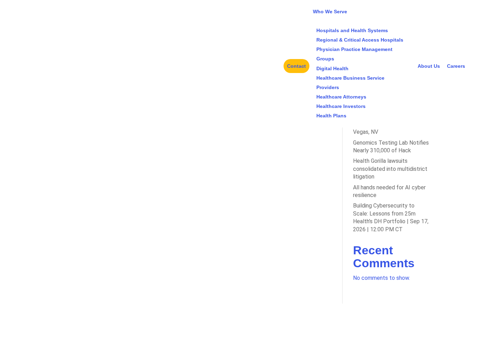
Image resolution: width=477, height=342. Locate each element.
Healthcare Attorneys (341, 97)
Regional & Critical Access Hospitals (359, 40)
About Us (429, 66)
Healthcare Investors (341, 106)
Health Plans (331, 115)
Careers (456, 66)
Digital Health (332, 68)
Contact (296, 66)
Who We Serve (330, 11)
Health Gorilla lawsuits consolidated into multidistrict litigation (390, 169)
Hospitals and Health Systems (352, 30)
